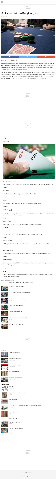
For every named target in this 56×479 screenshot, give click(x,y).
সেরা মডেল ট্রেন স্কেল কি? (14, 399)
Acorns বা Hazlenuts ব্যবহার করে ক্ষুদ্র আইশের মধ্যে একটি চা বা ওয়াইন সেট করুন (25, 405)
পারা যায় (36, 63)
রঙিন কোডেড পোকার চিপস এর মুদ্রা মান (16, 305)
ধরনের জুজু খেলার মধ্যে (46, 72)
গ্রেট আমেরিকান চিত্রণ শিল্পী (14, 371)
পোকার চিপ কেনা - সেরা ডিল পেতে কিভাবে (16, 286)
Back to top (28, 472)
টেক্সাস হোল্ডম (9, 63)
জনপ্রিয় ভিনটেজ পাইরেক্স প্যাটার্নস (15, 358)
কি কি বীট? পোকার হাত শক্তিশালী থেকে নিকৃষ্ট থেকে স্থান (19, 292)
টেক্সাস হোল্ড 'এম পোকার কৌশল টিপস (15, 311)
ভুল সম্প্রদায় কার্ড (37, 67)
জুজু (5, 10)
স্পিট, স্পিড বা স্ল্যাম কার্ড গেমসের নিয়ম (16, 428)
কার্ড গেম (2, 10)
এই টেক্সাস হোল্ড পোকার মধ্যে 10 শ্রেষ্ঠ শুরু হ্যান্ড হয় (18, 298)
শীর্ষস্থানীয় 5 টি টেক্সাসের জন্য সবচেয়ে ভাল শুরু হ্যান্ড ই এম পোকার (21, 282)
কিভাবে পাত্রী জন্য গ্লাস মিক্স (14, 352)
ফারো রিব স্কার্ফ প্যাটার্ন (13, 412)
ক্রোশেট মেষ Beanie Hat (14, 418)
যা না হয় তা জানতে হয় (44, 63)
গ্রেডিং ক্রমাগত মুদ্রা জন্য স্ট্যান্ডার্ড (15, 422)
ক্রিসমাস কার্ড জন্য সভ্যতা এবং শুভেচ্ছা (16, 365)
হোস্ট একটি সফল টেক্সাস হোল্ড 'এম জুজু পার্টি (17, 324)
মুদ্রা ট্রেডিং (11, 386)
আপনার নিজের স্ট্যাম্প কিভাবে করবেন (15, 377)
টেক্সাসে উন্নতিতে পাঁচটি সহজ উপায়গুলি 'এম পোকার (18, 317)
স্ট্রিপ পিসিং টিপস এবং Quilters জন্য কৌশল (17, 393)
